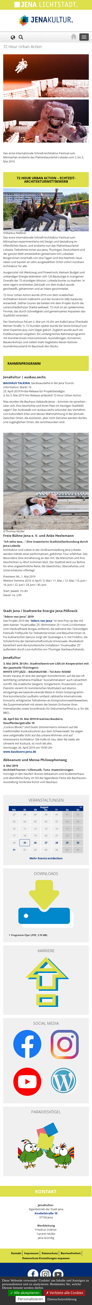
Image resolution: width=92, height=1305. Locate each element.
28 (56, 842)
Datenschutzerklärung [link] (62, 1299)
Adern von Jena (41, 621)
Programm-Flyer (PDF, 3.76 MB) (29, 935)
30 (78, 842)
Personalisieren (30, 1299)
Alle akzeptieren (26, 1292)
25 (25, 842)
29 (67, 842)
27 (46, 842)
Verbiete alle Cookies (66, 1292)
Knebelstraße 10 (46, 1213)
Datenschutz (50, 1253)
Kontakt (16, 1253)
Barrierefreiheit (71, 1253)
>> (81, 807)
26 (35, 842)
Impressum (31, 1253)
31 (14, 849)
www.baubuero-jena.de (19, 752)
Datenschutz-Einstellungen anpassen (46, 1258)
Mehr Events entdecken (46, 858)
